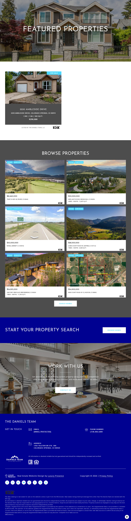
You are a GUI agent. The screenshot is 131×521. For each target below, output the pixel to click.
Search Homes (65, 303)
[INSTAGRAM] (13, 482)
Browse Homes (114, 330)
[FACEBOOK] (7, 482)
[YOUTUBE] (24, 482)
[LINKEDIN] (18, 482)
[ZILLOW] (46, 482)
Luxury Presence (56, 476)
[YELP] (35, 482)
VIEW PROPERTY (33, 101)
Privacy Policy (106, 476)
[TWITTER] (29, 482)
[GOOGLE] (40, 482)
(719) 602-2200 (96, 432)
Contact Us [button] (65, 390)
